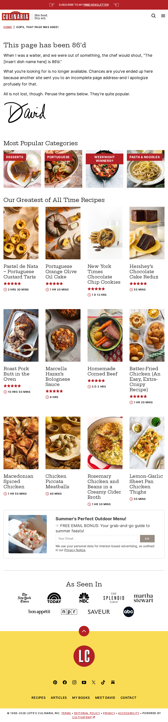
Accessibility (128, 713)
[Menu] (163, 16)
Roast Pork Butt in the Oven (17, 374)
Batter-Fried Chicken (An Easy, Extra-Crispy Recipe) (145, 379)
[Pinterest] (55, 682)
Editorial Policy (87, 713)
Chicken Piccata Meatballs (57, 481)
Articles (59, 697)
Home (8, 27)
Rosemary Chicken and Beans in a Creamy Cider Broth (104, 486)
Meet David (105, 697)
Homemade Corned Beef (102, 371)
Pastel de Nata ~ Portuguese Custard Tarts (21, 272)
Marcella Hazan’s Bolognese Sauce (58, 376)
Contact (128, 697)
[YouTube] (84, 682)
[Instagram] (74, 682)
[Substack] (113, 682)
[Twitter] (93, 682)
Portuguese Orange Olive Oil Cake (61, 272)
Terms (66, 713)
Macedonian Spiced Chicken (18, 481)
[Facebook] (65, 682)
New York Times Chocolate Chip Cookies (104, 274)
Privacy (109, 713)
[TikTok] (103, 682)
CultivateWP (82, 717)
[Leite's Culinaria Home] (25, 16)
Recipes (39, 697)
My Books (81, 697)
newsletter (96, 4)
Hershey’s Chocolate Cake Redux (144, 272)
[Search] (153, 16)
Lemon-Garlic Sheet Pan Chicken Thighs (146, 484)
